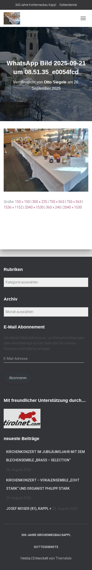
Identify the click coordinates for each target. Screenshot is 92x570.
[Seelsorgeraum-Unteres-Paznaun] (14, 18)
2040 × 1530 (34, 207)
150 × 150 (22, 202)
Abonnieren (18, 378)
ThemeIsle (63, 558)
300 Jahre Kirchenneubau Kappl (35, 5)
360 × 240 (53, 207)
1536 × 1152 (13, 207)
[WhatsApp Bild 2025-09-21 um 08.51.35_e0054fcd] (46, 160)
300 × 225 (39, 202)
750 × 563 (56, 202)
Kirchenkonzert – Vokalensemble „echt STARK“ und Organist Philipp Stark (42, 484)
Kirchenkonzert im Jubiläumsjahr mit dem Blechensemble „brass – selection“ (45, 456)
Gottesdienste (68, 5)
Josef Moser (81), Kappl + (29, 509)
